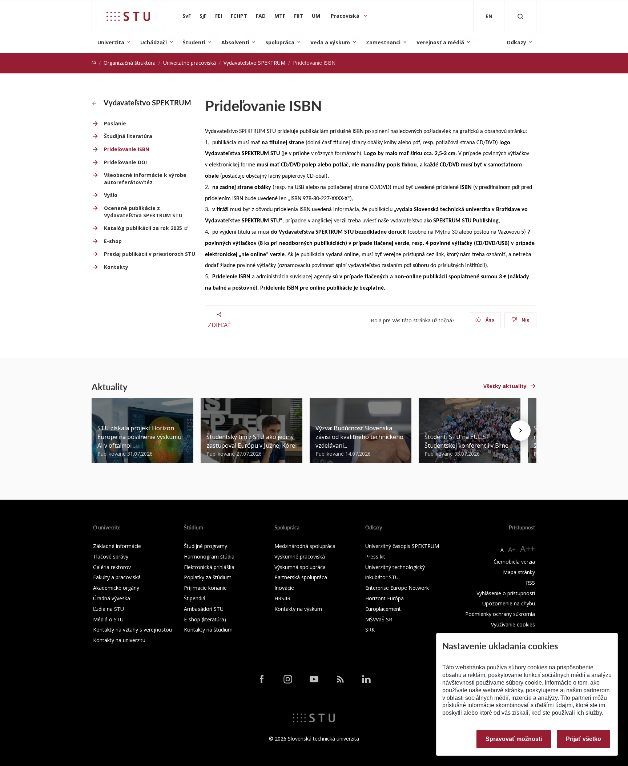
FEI (218, 15)
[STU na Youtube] (314, 679)
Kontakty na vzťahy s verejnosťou (132, 629)
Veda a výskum (330, 42)
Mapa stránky (519, 572)
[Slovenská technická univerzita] (128, 16)
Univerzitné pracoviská (189, 62)
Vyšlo (110, 195)
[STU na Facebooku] (261, 679)
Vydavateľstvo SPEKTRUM (254, 62)
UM (316, 15)
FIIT (298, 15)
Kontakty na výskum (298, 608)
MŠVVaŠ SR (378, 619)
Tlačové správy (110, 556)
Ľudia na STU (108, 608)
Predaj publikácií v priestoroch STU (149, 253)
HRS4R (282, 598)
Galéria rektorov (112, 567)
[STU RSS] (340, 679)
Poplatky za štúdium (208, 577)
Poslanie (115, 123)
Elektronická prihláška (209, 567)
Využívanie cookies (513, 624)
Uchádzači (153, 42)
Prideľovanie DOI (125, 162)
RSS (530, 582)
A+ (512, 549)
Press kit (375, 556)
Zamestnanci (383, 42)
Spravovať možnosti (514, 739)
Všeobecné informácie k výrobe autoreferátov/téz (145, 179)
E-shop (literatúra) (205, 619)
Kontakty (116, 266)
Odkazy (516, 42)
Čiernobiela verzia (514, 561)
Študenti (194, 42)
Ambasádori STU (204, 608)
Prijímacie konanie (205, 587)
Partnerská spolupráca (300, 577)
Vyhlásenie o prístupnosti (505, 593)
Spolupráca (279, 42)
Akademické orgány (116, 587)
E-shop (113, 241)
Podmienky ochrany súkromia (500, 613)
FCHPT (239, 15)
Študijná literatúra (128, 136)
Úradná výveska (111, 598)
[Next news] (520, 430)
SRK (370, 629)
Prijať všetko (583, 739)
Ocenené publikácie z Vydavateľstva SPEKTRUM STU (143, 212)
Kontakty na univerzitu (119, 640)
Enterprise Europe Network (397, 587)
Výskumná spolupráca (300, 567)
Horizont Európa (384, 598)
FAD (261, 15)
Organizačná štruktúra (130, 62)
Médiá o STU (108, 619)
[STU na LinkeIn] (366, 679)
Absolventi (235, 42)
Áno (489, 320)
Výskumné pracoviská (299, 556)
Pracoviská (346, 15)
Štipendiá (194, 598)
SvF (186, 15)
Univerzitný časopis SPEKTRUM (402, 546)
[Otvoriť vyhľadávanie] (520, 16)
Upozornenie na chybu (508, 603)
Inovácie (284, 587)
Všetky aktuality (505, 386)
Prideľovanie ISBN (126, 149)
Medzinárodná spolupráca (304, 546)
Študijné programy (205, 546)
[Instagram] (287, 679)
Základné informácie (117, 546)
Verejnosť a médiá (440, 42)
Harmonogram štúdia (209, 556)
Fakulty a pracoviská (117, 577)
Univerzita (110, 42)
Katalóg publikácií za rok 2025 (143, 228)
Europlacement (383, 608)
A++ (527, 549)
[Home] (94, 62)
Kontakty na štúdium (208, 629)
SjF (203, 15)
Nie (525, 320)
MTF (279, 15)
